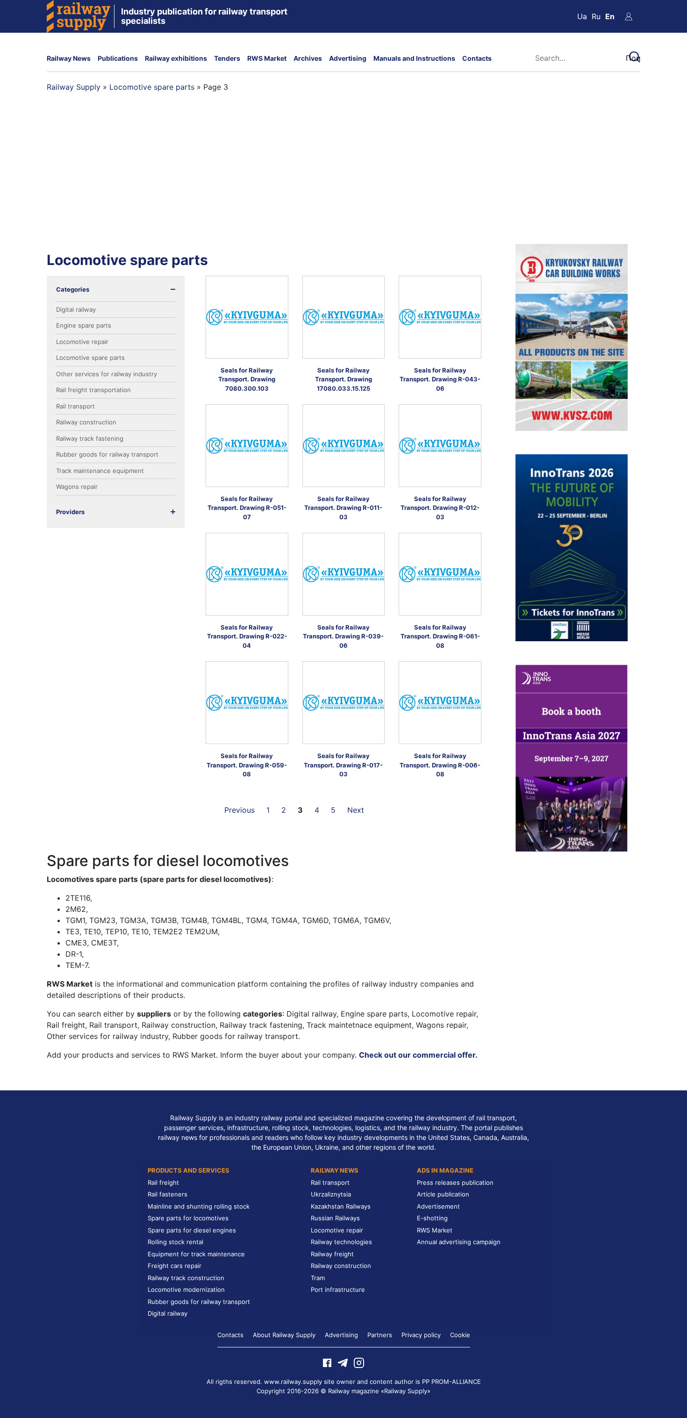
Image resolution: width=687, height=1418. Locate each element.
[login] (628, 16)
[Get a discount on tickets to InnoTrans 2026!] (571, 546)
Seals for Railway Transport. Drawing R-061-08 (440, 636)
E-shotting (432, 1218)
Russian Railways (335, 1218)
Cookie (460, 1335)
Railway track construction (186, 1278)
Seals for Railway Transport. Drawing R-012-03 (440, 508)
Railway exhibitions (176, 58)
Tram (318, 1278)
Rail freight (163, 1182)
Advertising (347, 58)
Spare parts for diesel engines (192, 1230)
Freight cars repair (174, 1265)
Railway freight (332, 1254)
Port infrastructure (338, 1289)
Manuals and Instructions (414, 58)
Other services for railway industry (106, 374)
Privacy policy (421, 1335)
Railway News (69, 58)
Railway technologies (341, 1242)
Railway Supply (73, 87)
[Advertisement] (343, 173)
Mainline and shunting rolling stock (199, 1206)
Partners (379, 1335)
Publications (118, 58)
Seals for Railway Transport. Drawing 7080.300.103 (246, 379)
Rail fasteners (167, 1194)
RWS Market (266, 58)
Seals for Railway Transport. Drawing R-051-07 (247, 508)
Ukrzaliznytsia (331, 1194)
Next (355, 810)
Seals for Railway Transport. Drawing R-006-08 (440, 765)
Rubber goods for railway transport (107, 454)
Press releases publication (455, 1182)
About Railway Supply (284, 1335)
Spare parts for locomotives (188, 1218)
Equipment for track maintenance (196, 1254)
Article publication (443, 1194)
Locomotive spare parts (151, 87)
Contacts (477, 58)
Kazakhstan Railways (341, 1206)
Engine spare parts (83, 325)
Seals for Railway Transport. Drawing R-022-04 (247, 636)
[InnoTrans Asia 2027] (571, 757)
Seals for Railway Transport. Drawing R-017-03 (343, 765)
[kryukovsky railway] (571, 336)
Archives (307, 58)
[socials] (327, 1362)
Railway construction (86, 422)
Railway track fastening (89, 438)
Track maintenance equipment (100, 470)
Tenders (227, 58)
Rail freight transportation (93, 390)
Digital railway (76, 309)
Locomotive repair (82, 341)
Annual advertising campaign (459, 1242)
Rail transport (75, 406)
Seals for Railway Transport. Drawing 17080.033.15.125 (343, 379)
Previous (239, 810)
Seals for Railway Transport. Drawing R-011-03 (343, 508)
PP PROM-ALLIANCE (451, 1381)
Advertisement (438, 1206)
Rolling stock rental (175, 1242)
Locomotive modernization (186, 1289)
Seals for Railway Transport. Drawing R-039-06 (343, 636)
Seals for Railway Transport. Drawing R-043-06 (440, 379)
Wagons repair (77, 486)
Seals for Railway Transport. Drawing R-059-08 (247, 765)
